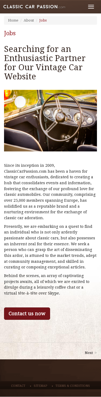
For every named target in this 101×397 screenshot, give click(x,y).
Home (13, 20)
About (29, 20)
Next (89, 353)
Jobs (43, 20)
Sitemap (40, 386)
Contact (18, 386)
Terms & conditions (72, 386)
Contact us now (27, 313)
